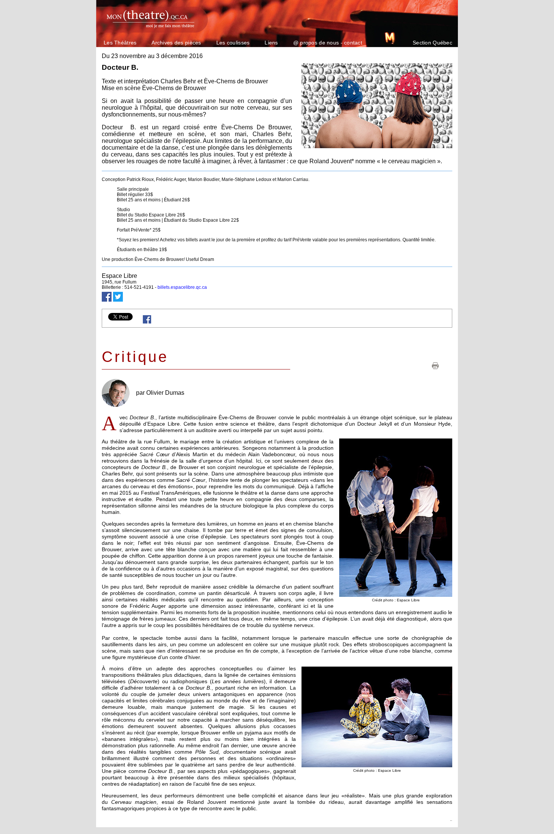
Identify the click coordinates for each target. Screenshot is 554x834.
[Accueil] (147, 18)
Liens (271, 43)
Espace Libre (119, 276)
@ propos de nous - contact (327, 43)
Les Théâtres (120, 43)
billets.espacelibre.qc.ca (182, 287)
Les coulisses (233, 43)
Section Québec (432, 43)
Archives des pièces (176, 43)
